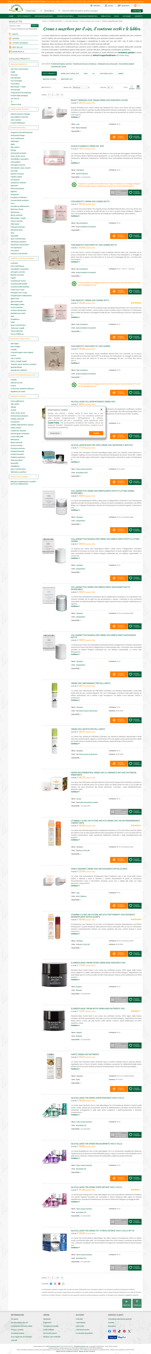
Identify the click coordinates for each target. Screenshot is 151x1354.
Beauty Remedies (81, 128)
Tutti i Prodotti (49, 73)
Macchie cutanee (49, 79)
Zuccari (78, 799)
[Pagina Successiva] (62, 94)
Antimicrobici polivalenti (19, 416)
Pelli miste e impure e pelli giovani (86, 711)
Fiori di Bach (15, 84)
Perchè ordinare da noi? (19, 1323)
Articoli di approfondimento (104, 55)
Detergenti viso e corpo (19, 293)
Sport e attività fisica (18, 239)
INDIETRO (126, 1305)
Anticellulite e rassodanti (19, 159)
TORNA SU (137, 1305)
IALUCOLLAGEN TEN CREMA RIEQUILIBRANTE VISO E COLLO (96, 1144)
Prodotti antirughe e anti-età (61, 64)
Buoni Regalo (15, 346)
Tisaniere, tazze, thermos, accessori (23, 364)
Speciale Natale (16, 367)
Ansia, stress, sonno (18, 156)
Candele (14, 349)
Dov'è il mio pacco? (50, 1333)
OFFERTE (15, 38)
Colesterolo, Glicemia (18, 183)
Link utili (14, 1340)
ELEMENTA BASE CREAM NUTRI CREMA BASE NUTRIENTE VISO (98, 1008)
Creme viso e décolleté (70, 73)
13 (58, 95)
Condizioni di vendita (50, 1326)
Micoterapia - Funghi (18, 87)
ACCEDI (110, 6)
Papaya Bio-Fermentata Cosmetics (87, 802)
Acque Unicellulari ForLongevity (86, 226)
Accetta (96, 433)
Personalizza (55, 433)
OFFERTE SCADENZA (20, 43)
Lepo (78, 124)
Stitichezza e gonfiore (18, 242)
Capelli (13, 278)
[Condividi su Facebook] (51, 1283)
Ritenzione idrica (17, 230)
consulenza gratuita (126, 52)
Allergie (13, 150)
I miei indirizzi (80, 1323)
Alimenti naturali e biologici (20, 114)
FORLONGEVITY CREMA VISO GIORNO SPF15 (90, 300)
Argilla (13, 72)
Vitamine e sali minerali (19, 253)
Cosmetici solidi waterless (20, 287)
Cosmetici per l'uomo (18, 281)
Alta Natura (80, 170)
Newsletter (112, 1326)
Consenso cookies (17, 1333)
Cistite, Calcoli (16, 428)
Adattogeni (15, 141)
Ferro (13, 203)
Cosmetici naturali (71, 21)
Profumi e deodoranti (18, 310)
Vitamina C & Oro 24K (83, 850)
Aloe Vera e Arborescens (19, 69)
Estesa (138, 89)
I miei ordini (80, 1326)
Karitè (78, 1079)
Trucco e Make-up (17, 334)
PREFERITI (96, 6)
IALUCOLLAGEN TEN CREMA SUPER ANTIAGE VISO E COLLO (96, 1187)
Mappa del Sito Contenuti (87, 1351)
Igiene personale (17, 301)
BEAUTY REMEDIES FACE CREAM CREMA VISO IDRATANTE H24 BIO (99, 100)
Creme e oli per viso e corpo (90, 21)
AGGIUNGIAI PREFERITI (137, 137)
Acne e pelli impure (17, 138)
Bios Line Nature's (82, 223)
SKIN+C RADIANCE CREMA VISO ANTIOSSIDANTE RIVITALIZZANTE (99, 869)
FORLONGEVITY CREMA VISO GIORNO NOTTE (90, 201)
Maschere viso (67, 79)
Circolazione (15, 180)
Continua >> (75, 117)
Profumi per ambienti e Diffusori (22, 389)
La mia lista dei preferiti (84, 1333)
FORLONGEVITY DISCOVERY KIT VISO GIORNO (90, 346)
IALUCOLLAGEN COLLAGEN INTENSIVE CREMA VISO (93, 402)
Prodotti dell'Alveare (18, 123)
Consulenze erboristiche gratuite (120, 1319)
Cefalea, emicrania (17, 419)
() (139, 6)
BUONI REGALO (18, 52)
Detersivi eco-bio (17, 383)
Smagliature (15, 319)
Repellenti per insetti (18, 313)
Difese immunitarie (17, 189)
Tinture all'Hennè (17, 331)
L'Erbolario (79, 517)
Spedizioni (47, 1319)
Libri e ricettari (16, 120)
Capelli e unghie (16, 177)
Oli (93, 73)
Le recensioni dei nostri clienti (21, 1326)
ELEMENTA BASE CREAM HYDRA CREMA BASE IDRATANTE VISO (98, 963)
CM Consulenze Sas (52, 1346)
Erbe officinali (15, 78)
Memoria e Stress (17, 209)
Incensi (13, 355)
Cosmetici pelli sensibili (19, 284)
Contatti (111, 1323)
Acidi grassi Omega (18, 135)
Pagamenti (47, 1323)
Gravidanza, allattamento (20, 206)
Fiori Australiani (16, 81)
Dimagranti (15, 194)
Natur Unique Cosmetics (84, 469)
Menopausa (15, 212)
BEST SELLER (17, 47)
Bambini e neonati (17, 174)
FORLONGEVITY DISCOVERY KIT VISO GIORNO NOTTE (94, 245)
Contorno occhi (106, 73)
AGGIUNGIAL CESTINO (121, 137)
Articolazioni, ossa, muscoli (20, 168)
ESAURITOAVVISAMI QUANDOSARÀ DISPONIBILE (121, 192)
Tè (11, 101)
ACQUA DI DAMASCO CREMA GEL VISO (87, 146)
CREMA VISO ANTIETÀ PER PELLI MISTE (88, 729)
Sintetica (132, 89)
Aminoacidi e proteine (18, 153)
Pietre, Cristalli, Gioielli (18, 361)
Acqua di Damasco (82, 173)
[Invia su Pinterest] (59, 1283)
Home (44, 21)
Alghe (13, 144)
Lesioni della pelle (17, 437)
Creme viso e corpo (17, 290)
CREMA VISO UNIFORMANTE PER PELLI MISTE (90, 683)
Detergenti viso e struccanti (108, 64)
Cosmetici (14, 263)
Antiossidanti (15, 162)
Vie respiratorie (16, 248)
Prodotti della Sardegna (19, 96)
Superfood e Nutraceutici (20, 245)
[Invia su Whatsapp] (63, 1283)
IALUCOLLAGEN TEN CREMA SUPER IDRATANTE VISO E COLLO (97, 1098)
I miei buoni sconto (82, 1330)
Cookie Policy (53, 423)
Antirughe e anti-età (18, 165)
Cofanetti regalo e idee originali (22, 352)
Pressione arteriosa (18, 227)
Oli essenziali (15, 90)
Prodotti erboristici (55, 21)
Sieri (86, 73)
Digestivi (14, 191)
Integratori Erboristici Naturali (21, 132)
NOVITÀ (15, 34)
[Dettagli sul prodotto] (54, 124)
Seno (12, 233)
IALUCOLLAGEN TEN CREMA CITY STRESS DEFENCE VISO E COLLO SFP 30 (102, 1231)
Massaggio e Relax (17, 304)
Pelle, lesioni (15, 224)
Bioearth (79, 986)
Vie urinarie (15, 251)
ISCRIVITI (34, 26)
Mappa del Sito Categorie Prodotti (67, 1351)
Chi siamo (14, 1319)
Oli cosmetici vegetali (126, 64)
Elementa (79, 990)
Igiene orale (15, 299)
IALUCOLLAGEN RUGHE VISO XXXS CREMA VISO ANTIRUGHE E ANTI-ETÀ (101, 445)
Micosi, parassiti (16, 215)
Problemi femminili (17, 451)
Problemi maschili (17, 454)
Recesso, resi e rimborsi (51, 1337)
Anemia (13, 410)
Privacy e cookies (17, 1330)
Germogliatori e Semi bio (19, 117)
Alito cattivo (15, 147)
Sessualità (14, 236)
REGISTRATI (125, 6)
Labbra (120, 73)
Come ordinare (48, 1330)
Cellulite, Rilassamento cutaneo (22, 425)
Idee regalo (15, 344)
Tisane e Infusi (16, 104)
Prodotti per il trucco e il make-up (85, 64)
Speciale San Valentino (19, 370)
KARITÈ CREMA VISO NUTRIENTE (85, 1054)
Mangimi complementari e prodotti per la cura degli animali (23, 483)
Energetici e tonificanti (19, 197)
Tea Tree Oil (15, 98)
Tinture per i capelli (17, 328)
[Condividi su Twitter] (55, 1283)
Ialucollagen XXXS (82, 472)
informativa (33, 29)
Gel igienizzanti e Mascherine (21, 296)
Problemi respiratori (18, 457)
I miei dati (79, 1319)
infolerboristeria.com (81, 1346)
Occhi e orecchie (16, 221)
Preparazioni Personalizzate (21, 93)
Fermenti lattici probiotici (20, 200)
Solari (13, 322)
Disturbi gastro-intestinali (20, 434)
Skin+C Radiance (81, 896)
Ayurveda (14, 75)
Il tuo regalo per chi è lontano (21, 1337)
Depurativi (14, 186)
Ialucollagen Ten (81, 1125)
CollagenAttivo (80, 521)
